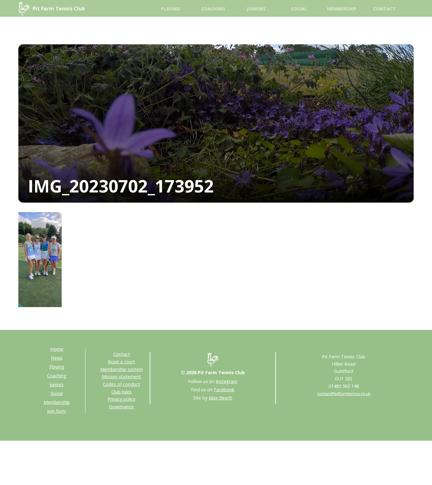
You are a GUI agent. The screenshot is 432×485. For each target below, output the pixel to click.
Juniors (256, 9)
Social (299, 9)
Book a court (121, 362)
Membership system (121, 369)
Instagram (226, 381)
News (57, 358)
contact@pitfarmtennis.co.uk (343, 393)
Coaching (213, 9)
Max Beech (220, 398)
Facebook (224, 390)
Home (56, 349)
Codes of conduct (121, 384)
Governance (121, 407)
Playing (170, 9)
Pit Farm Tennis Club (59, 8)
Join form (56, 411)
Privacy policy (121, 399)
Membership (341, 9)
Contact (384, 9)
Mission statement (121, 377)
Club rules (121, 391)
